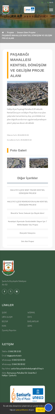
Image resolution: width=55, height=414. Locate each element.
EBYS (30, 317)
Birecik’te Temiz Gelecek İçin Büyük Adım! (27, 213)
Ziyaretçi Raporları (9, 330)
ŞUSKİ (4, 312)
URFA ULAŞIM (7, 317)
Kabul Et (40, 410)
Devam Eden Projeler (26, 32)
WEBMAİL (31, 312)
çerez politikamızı (22, 410)
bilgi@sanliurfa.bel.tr (14, 356)
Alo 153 (51, 2)
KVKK (4, 326)
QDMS (30, 326)
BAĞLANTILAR (33, 321)
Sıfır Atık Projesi (27, 241)
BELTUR (5, 321)
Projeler (10, 32)
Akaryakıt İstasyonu (27, 233)
